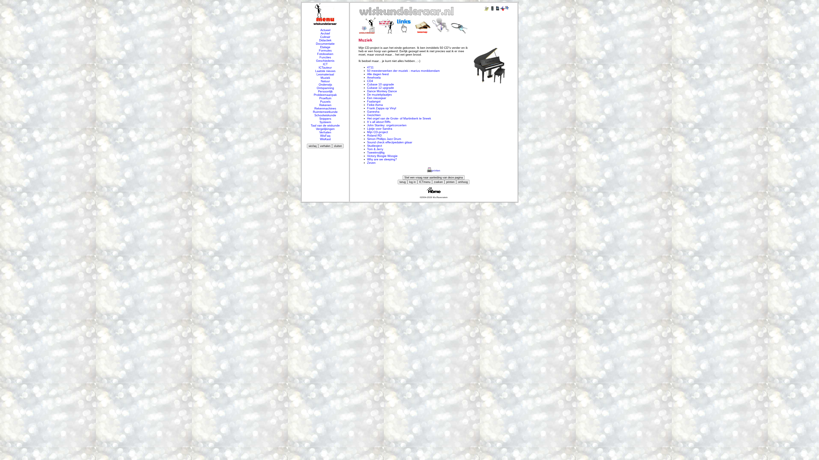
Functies (325, 57)
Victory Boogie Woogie (382, 156)
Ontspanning (325, 88)
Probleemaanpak (325, 94)
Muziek (325, 77)
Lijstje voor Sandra (379, 128)
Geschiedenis (325, 60)
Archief (325, 33)
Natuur (325, 81)
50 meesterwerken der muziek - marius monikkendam (403, 70)
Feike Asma (375, 104)
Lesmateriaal (325, 74)
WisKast (325, 139)
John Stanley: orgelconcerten (387, 125)
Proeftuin (325, 98)
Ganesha (373, 111)
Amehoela (374, 77)
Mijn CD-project (377, 132)
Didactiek (325, 40)
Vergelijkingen (325, 129)
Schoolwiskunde (325, 115)
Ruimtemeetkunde (325, 112)
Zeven (371, 162)
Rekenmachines (325, 108)
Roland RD (374, 135)
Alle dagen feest (378, 74)
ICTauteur (325, 67)
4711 (370, 67)
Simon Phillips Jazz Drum (384, 139)
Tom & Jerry (375, 149)
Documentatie (325, 43)
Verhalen (325, 132)
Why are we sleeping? (382, 159)
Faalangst (373, 101)
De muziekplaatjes (379, 94)
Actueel (325, 30)
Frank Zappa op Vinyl (381, 108)
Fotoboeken (325, 54)
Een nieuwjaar (376, 98)
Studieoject (374, 145)
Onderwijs (325, 84)
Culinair (325, 37)
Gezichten (374, 115)
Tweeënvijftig (376, 152)
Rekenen (325, 105)
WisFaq (325, 135)
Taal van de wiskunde (325, 125)
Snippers (325, 118)
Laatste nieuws (325, 71)
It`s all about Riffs (379, 122)
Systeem (325, 122)
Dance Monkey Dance (382, 91)
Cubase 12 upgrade (380, 87)
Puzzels (325, 101)
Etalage (325, 47)
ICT (325, 64)
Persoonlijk (325, 91)
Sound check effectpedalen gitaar (389, 142)
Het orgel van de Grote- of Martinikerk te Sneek (399, 118)
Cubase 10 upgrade (380, 84)
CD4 (370, 81)
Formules (325, 50)
